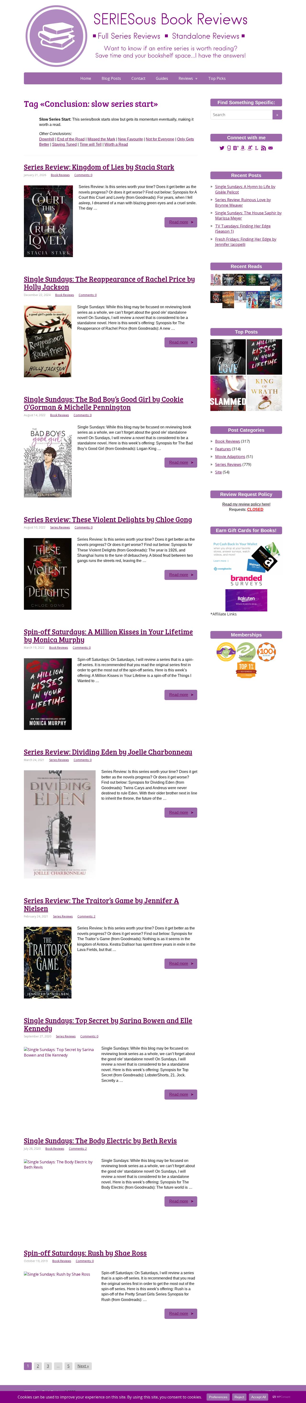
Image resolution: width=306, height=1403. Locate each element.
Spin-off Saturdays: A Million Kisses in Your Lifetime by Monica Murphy (108, 635)
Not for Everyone (160, 139)
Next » (83, 1366)
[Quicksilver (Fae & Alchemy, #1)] (264, 279)
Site (218, 472)
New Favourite (130, 139)
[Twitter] (222, 148)
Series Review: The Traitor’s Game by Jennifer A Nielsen (101, 904)
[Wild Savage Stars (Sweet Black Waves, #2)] (264, 299)
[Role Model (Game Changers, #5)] (252, 299)
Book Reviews (60, 175)
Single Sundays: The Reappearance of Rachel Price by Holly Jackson (109, 282)
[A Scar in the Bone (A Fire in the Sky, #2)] (276, 282)
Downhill (46, 139)
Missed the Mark (101, 139)
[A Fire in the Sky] (216, 296)
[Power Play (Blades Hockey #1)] (216, 279)
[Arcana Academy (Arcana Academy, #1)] (240, 279)
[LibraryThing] (257, 148)
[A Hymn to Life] (240, 296)
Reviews (186, 78)
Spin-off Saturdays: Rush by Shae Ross (85, 1252)
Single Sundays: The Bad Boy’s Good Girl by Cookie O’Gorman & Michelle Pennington (103, 403)
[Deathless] (252, 279)
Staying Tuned (64, 144)
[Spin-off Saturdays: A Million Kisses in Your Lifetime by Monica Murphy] (264, 357)
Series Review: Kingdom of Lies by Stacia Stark (99, 167)
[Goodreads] (229, 148)
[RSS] (264, 148)
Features (223, 449)
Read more (178, 222)
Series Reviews (60, 527)
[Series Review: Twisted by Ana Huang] (228, 357)
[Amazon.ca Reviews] (250, 148)
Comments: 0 (83, 175)
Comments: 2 (86, 916)
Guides (162, 78)
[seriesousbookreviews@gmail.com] (270, 148)
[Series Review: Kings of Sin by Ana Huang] (264, 393)
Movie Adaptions (230, 456)
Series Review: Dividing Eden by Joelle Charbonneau (108, 751)
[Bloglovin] (236, 148)
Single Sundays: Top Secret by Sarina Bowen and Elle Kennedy (108, 1024)
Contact (138, 78)
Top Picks (217, 78)
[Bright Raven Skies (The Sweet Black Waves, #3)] (228, 299)
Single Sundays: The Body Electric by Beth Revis (100, 1140)
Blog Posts (111, 78)
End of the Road (71, 139)
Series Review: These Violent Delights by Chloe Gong (108, 519)
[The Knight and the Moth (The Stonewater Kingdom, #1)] (228, 279)
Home (85, 78)
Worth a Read (116, 144)
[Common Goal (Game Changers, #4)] (276, 299)
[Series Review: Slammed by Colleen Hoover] (228, 393)
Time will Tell (91, 144)
